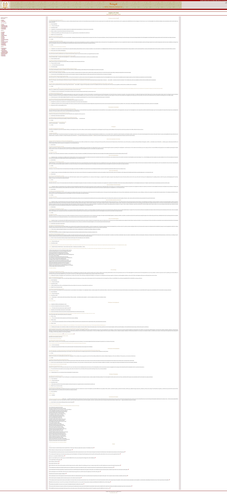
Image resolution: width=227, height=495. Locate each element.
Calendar (35, 9)
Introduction (3, 21)
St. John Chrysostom (5, 39)
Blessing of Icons (4, 53)
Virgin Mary (3, 49)
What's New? (225, 0)
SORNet (216, 0)
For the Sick (3, 54)
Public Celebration (5, 26)
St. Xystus (3, 37)
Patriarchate (9, 9)
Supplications (4, 28)
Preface (3, 20)
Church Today (6, 9)
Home (1, 0)
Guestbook (205, 0)
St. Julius (3, 38)
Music (28, 9)
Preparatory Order (4, 25)
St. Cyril (3, 40)
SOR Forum (219, 0)
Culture (38, 9)
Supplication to (4, 48)
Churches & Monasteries (15, 9)
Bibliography (41, 9)
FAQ (222, 0)
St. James (3, 32)
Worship (25, 9)
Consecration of (4, 50)
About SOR (201, 0)
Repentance (3, 55)
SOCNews (213, 0)
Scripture (22, 9)
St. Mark (3, 33)
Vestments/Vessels (5, 51)
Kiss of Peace (4, 27)
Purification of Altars (5, 52)
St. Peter (3, 34)
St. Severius (3, 43)
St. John (3, 36)
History (20, 9)
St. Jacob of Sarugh (5, 41)
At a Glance (1, 9)
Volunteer (208, 0)
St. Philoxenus (4, 42)
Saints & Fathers (31, 9)
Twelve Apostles (4, 35)
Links (211, 0)
